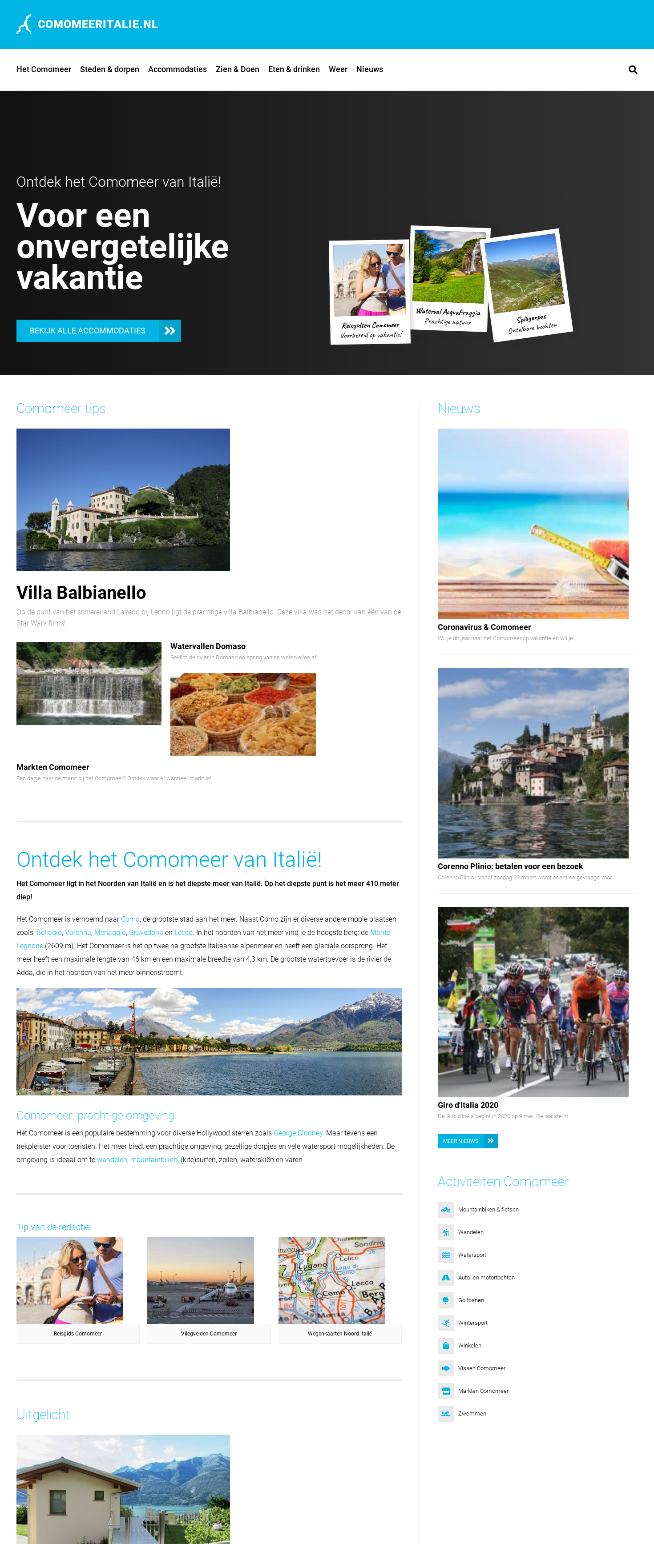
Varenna (78, 932)
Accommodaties (177, 69)
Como (130, 919)
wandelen (112, 1159)
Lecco (183, 932)
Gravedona (146, 932)
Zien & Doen (237, 69)
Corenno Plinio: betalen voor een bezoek (510, 866)
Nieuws (369, 69)
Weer (338, 69)
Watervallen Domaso (208, 646)
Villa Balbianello (81, 592)
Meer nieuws (460, 1141)
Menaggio (110, 932)
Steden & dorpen (109, 69)
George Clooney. (299, 1133)
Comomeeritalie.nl (98, 24)
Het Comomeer (43, 69)
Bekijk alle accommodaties (87, 330)
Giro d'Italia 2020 (468, 1105)
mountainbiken (154, 1159)
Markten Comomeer (52, 767)
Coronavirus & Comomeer (484, 627)
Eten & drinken (294, 69)
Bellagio (49, 932)
